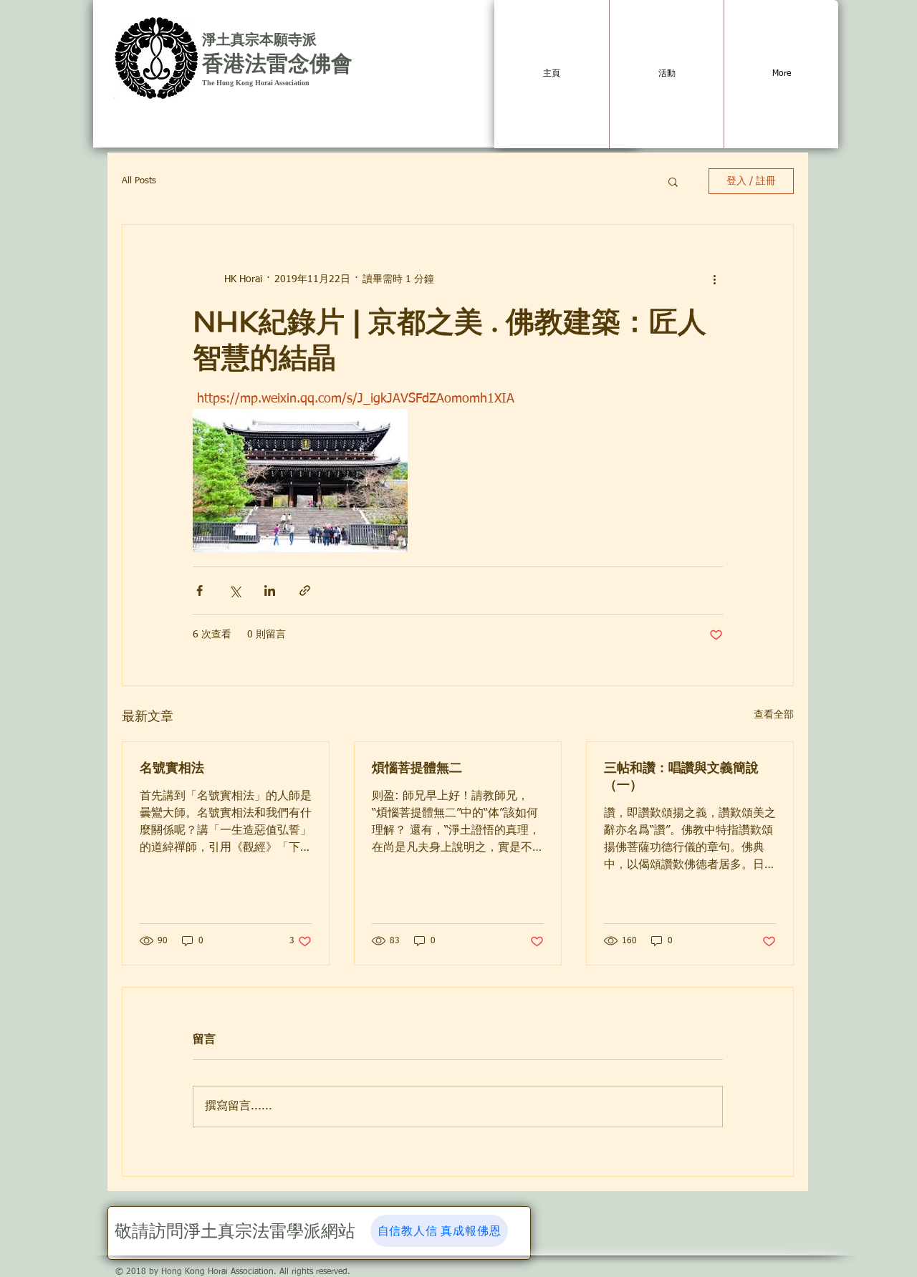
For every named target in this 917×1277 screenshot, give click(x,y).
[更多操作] (714, 279)
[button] (673, 181)
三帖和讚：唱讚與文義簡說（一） (681, 776)
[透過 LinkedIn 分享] (270, 590)
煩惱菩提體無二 (417, 767)
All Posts (139, 180)
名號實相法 (172, 767)
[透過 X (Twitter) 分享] (234, 590)
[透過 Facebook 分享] (199, 590)
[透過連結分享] (305, 590)
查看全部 (774, 715)
